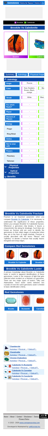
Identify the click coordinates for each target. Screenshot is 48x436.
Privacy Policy (24, 419)
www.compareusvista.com (29, 423)
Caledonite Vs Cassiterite (22, 376)
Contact (19, 416)
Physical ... (23, 349)
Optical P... (32, 349)
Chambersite (15, 346)
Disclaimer (28, 416)
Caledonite (41, 57)
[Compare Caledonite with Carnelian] (7, 372)
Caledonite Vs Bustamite (22, 365)
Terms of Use (38, 416)
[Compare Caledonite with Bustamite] (7, 366)
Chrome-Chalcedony (18, 358)
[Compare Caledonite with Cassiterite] (7, 377)
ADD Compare (43, 416)
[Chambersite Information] (6, 348)
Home (6, 416)
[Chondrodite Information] (6, 353)
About (12, 416)
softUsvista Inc (34, 427)
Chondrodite (15, 352)
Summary (9, 74)
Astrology (22, 74)
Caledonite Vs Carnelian (22, 370)
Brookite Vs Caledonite (20, 219)
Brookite (16, 57)
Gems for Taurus (26, 3)
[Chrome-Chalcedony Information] (6, 359)
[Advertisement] (24, 13)
